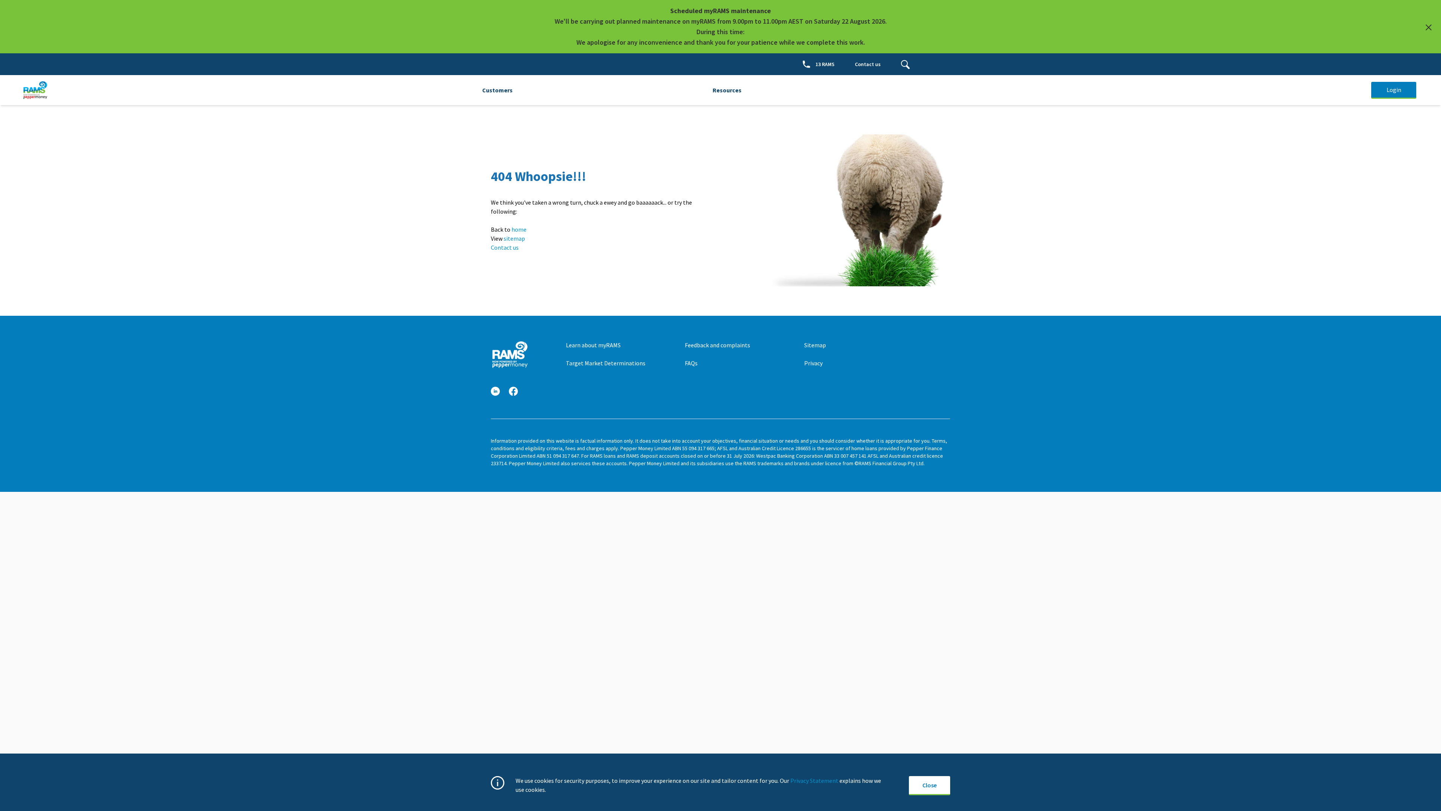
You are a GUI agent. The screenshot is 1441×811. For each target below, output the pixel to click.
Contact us (505, 247)
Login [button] (1394, 89)
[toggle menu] (905, 64)
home (518, 229)
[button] (495, 391)
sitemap (514, 238)
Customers (497, 90)
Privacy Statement (814, 780)
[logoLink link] (509, 355)
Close (929, 785)
